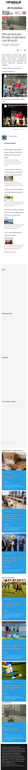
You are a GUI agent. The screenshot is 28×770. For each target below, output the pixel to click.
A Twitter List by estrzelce (8, 442)
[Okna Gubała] (14, 13)
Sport (6, 610)
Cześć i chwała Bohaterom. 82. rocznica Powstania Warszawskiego (13, 235)
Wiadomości (12, 252)
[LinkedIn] (25, 50)
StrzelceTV (6, 45)
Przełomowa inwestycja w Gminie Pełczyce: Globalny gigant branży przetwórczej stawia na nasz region (14, 213)
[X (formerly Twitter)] (21, 50)
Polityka (4, 764)
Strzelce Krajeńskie (22, 129)
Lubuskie (6, 481)
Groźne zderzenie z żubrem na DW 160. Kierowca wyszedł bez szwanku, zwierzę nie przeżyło (13, 172)
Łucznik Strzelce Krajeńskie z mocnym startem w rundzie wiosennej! (12, 604)
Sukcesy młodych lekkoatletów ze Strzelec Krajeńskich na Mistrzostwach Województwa (13, 646)
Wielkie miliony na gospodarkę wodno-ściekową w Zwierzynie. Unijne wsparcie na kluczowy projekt (13, 153)
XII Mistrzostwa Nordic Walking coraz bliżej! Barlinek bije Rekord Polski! (13, 192)
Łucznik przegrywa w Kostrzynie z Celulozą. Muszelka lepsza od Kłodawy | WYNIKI (14, 687)
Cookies (13, 762)
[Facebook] (18, 50)
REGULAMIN (12, 759)
